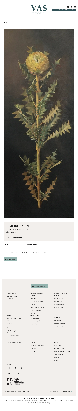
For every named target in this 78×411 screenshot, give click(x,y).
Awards (33, 313)
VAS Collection (58, 354)
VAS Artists (34, 324)
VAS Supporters (59, 326)
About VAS (57, 345)
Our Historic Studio (13, 335)
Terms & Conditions (37, 321)
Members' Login (59, 298)
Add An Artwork (59, 304)
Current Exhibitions (37, 301)
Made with (53, 391)
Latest (56, 360)
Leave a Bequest (59, 323)
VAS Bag (33, 348)
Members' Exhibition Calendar (37, 294)
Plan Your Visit (11, 293)
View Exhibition (10, 259)
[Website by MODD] (71, 391)
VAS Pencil (34, 351)
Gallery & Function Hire (14, 342)
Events (33, 304)
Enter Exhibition (59, 307)
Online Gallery (35, 318)
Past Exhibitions (36, 310)
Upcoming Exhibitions (37, 307)
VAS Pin (33, 342)
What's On (34, 298)
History (56, 357)
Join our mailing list (39, 286)
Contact (56, 342)
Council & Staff (59, 348)
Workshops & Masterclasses (11, 327)
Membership (58, 301)
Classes (9, 323)
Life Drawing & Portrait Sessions (14, 331)
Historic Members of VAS (62, 351)
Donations (57, 320)
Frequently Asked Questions (12, 297)
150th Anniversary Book (38, 345)
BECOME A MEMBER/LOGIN (64, 9)
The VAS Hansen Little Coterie (14, 319)
